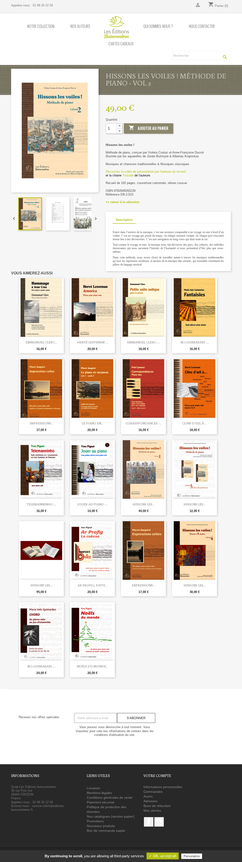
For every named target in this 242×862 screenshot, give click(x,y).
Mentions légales (99, 793)
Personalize (192, 856)
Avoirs (148, 796)
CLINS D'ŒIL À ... (194, 423)
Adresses (150, 801)
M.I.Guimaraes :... (195, 342)
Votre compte (157, 775)
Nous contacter (202, 26)
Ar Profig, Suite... (92, 585)
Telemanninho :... (41, 504)
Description (124, 220)
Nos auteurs (80, 26)
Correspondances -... (143, 423)
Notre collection (40, 26)
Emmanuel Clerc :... (143, 342)
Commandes (153, 792)
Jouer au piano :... (92, 504)
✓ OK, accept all (162, 856)
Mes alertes (152, 810)
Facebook (148, 822)
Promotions (95, 821)
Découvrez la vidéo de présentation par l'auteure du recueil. (146, 171)
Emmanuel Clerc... (41, 342)
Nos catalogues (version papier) (110, 816)
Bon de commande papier (106, 830)
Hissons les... (143, 504)
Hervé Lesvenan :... (92, 342)
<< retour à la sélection (122, 202)
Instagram (159, 822)
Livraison (93, 788)
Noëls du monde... (92, 666)
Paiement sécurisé (100, 802)
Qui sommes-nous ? (158, 26)
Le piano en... (92, 423)
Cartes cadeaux (121, 44)
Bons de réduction (157, 806)
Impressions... (41, 423)
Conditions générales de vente (109, 797)
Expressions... (143, 585)
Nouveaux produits (101, 826)
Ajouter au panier (148, 128)
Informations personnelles (162, 787)
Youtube (128, 175)
